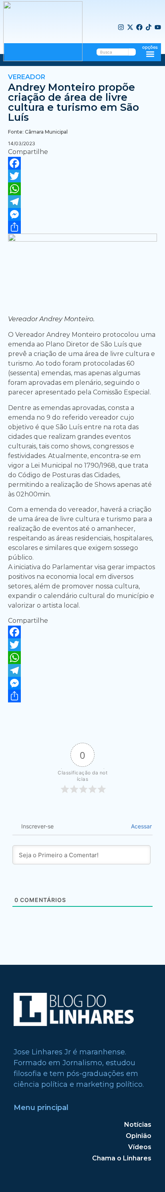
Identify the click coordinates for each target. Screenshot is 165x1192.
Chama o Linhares (121, 1158)
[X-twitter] (130, 27)
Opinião (138, 1136)
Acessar (140, 826)
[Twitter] (82, 176)
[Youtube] (158, 27)
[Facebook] (139, 27)
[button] (150, 53)
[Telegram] (82, 201)
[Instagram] (121, 27)
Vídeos (139, 1147)
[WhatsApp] (82, 188)
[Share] (82, 227)
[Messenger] (82, 214)
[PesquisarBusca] (132, 52)
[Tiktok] (148, 27)
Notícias (137, 1124)
